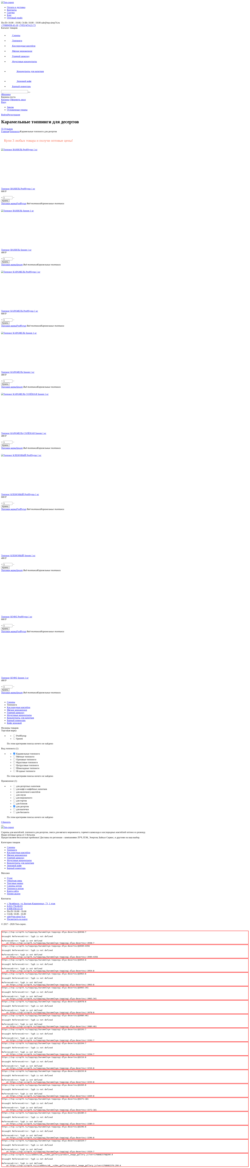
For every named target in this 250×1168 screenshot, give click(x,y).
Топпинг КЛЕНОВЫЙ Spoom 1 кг (18, 555)
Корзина (5, 99)
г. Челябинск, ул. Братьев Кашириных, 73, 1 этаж (31, 903)
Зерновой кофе (14, 865)
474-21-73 (27, 25)
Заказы (10, 107)
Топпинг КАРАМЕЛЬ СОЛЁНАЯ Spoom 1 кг (23, 433)
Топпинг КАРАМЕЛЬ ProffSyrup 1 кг (19, 311)
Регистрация (14, 114)
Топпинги (12, 850)
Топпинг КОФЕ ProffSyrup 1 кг (16, 616)
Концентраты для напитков (20, 863)
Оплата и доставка (16, 7)
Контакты (12, 10)
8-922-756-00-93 (15, 906)
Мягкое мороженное (17, 855)
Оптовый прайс (15, 18)
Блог (9, 15)
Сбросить (6, 822)
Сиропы (11, 847)
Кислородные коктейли (18, 852)
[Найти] (29, 92)
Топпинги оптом (15, 888)
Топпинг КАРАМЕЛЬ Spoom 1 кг (17, 372)
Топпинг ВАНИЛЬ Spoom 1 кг (16, 250)
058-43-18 (9, 25)
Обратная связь (14, 880)
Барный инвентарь (16, 868)
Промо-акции (13, 893)
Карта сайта (13, 891)
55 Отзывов (7, 129)
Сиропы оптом (14, 886)
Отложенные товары (17, 110)
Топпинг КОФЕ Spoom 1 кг (15, 678)
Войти (4, 114)
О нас (10, 878)
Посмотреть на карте (17, 919)
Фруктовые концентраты (19, 860)
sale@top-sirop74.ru (16, 916)
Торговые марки (15, 883)
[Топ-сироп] (7, 2)
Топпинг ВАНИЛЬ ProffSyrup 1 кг (18, 188)
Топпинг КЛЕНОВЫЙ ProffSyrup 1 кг (20, 494)
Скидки (11, 12)
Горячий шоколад (15, 858)
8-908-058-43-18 (15, 909)
